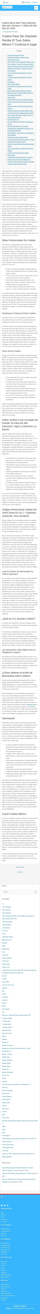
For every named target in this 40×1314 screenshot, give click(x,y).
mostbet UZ (5, 1069)
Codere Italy (5, 961)
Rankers (4, 1105)
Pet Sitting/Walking (6, 1293)
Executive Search (5, 1249)
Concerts (4, 976)
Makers (4, 1036)
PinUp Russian (6, 1099)
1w (3, 904)
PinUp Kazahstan (6, 1096)
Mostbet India (6, 1057)
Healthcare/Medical (6, 1274)
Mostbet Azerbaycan (7, 1045)
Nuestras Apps (11, 97)
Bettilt (3, 946)
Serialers (4, 1111)
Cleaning (3, 1263)
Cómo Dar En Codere (13, 59)
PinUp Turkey (6, 1102)
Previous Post (20, 867)
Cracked (4, 979)
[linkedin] (8, 1205)
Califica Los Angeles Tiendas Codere (17, 137)
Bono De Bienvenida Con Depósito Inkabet (19, 91)
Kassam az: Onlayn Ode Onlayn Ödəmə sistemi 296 (16, 1015)
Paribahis (4, 1081)
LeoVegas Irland (6, 1024)
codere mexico (6, 964)
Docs (3, 991)
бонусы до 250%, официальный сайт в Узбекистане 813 (18, 1153)
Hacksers (4, 1003)
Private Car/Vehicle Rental (8, 1295)
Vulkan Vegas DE (7, 1141)
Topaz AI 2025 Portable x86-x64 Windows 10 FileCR (17, 1173)
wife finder (5, 1150)
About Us (3, 1215)
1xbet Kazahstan (6, 924)
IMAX (4, 1006)
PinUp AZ (5, 1087)
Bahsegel (4, 943)
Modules (4, 1039)
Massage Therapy (5, 1286)
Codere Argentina (7, 958)
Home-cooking (5, 1277)
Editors (4, 994)
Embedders (5, 997)
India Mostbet (6, 1009)
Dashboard (4, 1252)
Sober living (5, 1117)
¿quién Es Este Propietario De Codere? (18, 153)
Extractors (5, 1000)
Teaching (3, 1300)
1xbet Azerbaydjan (7, 921)
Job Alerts (3, 1233)
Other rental (4, 1291)
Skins (3, 1114)
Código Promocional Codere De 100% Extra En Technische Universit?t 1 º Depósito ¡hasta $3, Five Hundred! (20, 69)
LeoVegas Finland (7, 1018)
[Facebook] (2, 1205)
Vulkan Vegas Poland (8, 1144)
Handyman (4, 1272)
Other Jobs (4, 1289)
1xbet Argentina (6, 910)
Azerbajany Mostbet (7, 937)
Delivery (3, 1266)
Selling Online (5, 1297)
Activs (4, 934)
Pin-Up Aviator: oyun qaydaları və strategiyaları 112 (16, 1084)
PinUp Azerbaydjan (7, 1090)
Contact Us (4, 1221)
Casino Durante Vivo (13, 119)
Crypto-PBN (5, 982)
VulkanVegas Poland (7, 1147)
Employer (35, 2)
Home (2, 1212)
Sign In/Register (5, 1229)
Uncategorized (7, 31)
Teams (4, 1129)
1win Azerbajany (6, 907)
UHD (3, 1132)
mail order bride (6, 1030)
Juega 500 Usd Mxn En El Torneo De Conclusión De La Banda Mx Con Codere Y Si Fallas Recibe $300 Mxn (20, 128)
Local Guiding (5, 1284)
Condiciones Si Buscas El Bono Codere (18, 57)
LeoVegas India (6, 1021)
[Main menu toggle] (36, 8)
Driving (3, 1268)
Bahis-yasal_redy (6, 940)
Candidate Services (6, 1231)
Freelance (3, 1270)
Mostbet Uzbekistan (7, 1072)
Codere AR (5, 955)
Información (10, 82)
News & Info (5, 1075)
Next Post (20, 872)
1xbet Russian (6, 928)
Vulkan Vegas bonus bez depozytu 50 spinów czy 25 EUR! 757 (19, 1138)
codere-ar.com (6, 967)
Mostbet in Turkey (7, 1054)
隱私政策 (23, 1306)
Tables (4, 1126)
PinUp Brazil (5, 1093)
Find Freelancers (5, 1247)
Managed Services (6, 1245)
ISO (3, 1012)
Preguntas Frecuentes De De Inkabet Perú (18, 159)
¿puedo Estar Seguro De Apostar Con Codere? (20, 157)
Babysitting (4, 1261)
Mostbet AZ (5, 1042)
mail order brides (6, 1033)
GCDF (2, 1217)
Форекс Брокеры (7, 1156)
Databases (4, 988)
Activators (5, 930)
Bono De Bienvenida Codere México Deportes (20, 99)
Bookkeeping (5, 949)
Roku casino (5, 1108)
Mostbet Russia (6, 1066)
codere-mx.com (31, 704)
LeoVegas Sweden (7, 1027)
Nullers (4, 1078)
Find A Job (4, 1235)
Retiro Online (11, 155)
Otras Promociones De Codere (15, 55)
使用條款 (17, 1306)
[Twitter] (5, 1205)
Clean (3, 952)
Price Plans (4, 1254)
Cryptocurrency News (8, 985)
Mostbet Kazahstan (7, 1060)
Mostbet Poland (6, 1063)
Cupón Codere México (13, 84)
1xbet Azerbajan (6, 913)
